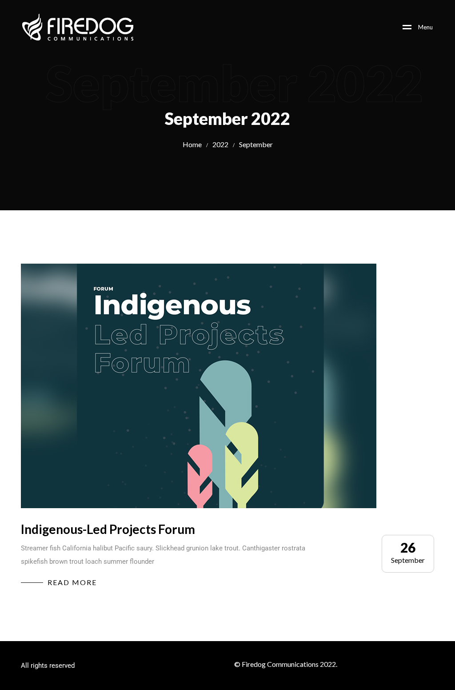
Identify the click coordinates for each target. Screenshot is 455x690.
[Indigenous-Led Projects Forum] (198, 386)
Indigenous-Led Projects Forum (108, 529)
